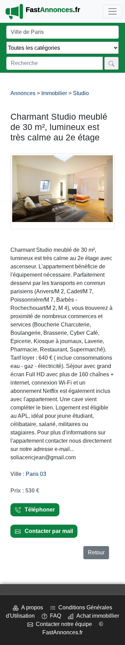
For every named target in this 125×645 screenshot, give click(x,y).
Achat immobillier (96, 616)
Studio (81, 93)
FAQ (54, 616)
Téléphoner (37, 510)
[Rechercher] (111, 63)
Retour (96, 552)
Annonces (23, 93)
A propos (30, 607)
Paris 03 (36, 474)
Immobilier (54, 93)
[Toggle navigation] (112, 11)
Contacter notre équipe (62, 624)
